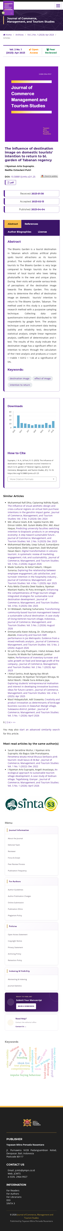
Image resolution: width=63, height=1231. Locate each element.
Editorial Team (14, 845)
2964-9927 (21, 1176)
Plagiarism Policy (15, 915)
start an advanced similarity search (40, 729)
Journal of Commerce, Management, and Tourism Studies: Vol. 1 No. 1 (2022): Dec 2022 (33, 763)
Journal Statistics (15, 986)
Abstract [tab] (13, 223)
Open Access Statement (17, 934)
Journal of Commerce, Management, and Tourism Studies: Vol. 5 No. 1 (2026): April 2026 (33, 712)
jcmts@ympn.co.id (25, 1170)
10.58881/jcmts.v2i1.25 (23, 176)
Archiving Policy (14, 954)
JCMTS (17, 1173)
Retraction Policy (15, 960)
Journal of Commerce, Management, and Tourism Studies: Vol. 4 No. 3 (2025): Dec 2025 (33, 602)
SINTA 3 (10, 1203)
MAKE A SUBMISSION (26, 1006)
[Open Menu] (58, 5)
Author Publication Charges (19, 896)
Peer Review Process (16, 864)
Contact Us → (21, 1026)
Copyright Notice (15, 941)
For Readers (12, 1190)
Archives (20, 34)
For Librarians (13, 1196)
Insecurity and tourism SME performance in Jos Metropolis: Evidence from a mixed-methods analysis (33, 638)
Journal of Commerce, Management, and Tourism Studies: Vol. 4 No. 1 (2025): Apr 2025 (32, 581)
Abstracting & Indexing (17, 979)
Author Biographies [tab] (19, 231)
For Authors (12, 1193)
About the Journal (15, 838)
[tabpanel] (32, 314)
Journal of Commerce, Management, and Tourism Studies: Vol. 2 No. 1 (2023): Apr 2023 (33, 667)
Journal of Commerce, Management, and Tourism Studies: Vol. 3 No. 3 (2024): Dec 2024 (33, 515)
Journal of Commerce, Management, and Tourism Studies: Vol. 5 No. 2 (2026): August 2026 (33, 560)
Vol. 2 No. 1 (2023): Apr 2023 (40, 34)
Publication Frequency (17, 870)
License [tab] (42, 231)
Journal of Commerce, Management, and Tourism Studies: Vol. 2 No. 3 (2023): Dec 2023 (32, 540)
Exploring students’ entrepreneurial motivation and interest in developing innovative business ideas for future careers (33, 686)
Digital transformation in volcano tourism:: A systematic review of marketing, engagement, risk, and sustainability (32, 554)
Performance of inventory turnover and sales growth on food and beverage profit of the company (33, 660)
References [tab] (31, 223)
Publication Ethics (15, 909)
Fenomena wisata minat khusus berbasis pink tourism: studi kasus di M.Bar (32, 758)
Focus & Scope (14, 858)
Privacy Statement (15, 947)
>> (14, 722)
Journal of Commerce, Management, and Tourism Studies (31, 20)
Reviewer (12, 851)
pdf (12, 182)
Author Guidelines (15, 889)
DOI (8, 1200)
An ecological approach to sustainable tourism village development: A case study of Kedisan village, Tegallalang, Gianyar (33, 774)
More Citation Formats (21, 479)
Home (8, 34)
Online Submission (16, 902)
